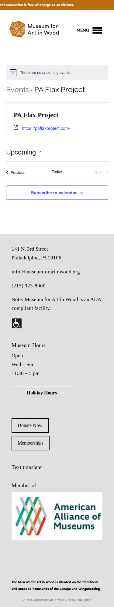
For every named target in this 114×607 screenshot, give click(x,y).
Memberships (30, 443)
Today (57, 171)
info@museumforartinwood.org (46, 272)
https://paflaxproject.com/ (46, 128)
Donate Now (30, 425)
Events (17, 89)
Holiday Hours (42, 392)
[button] (83, 30)
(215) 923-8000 (29, 286)
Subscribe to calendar (54, 192)
